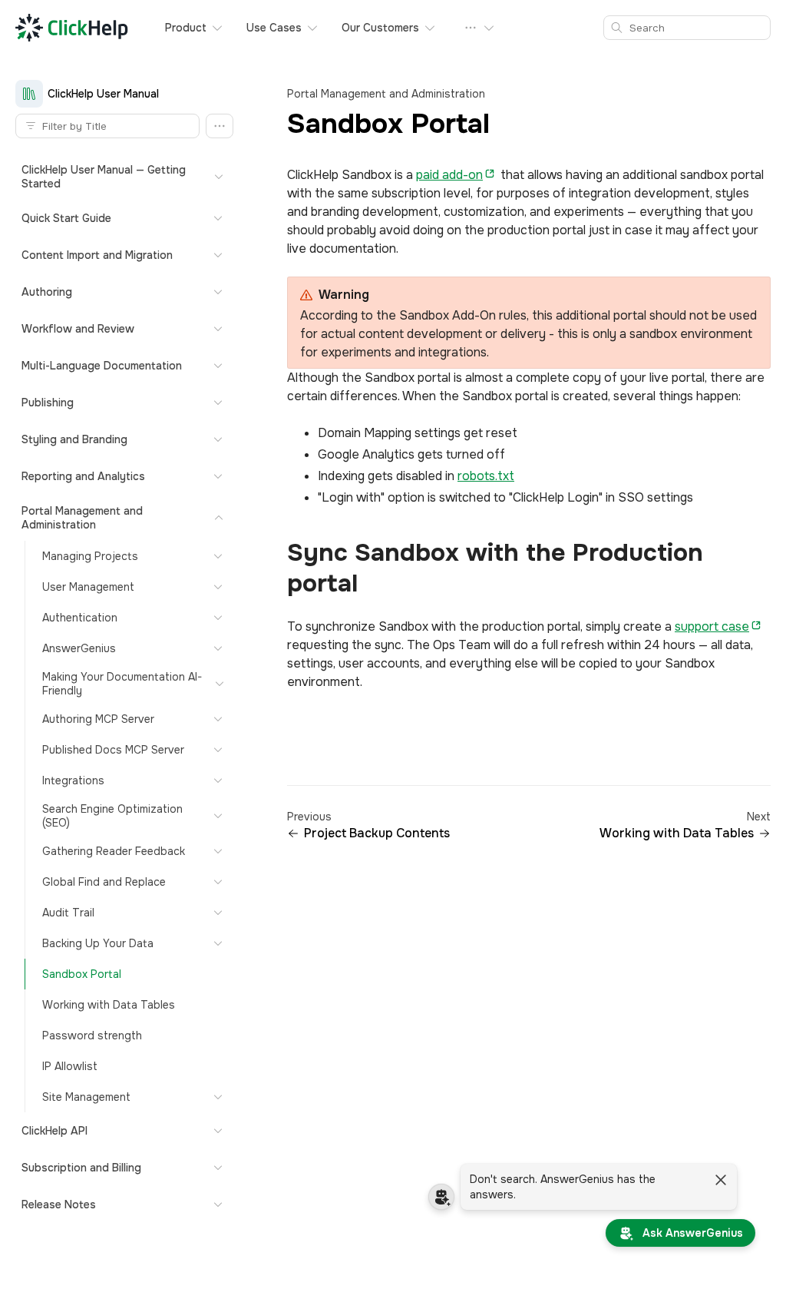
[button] (219, 126)
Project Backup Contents (377, 833)
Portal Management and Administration (386, 94)
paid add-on (449, 175)
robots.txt (485, 476)
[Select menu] (479, 27)
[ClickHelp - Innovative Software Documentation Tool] (71, 27)
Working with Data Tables (676, 833)
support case (712, 626)
